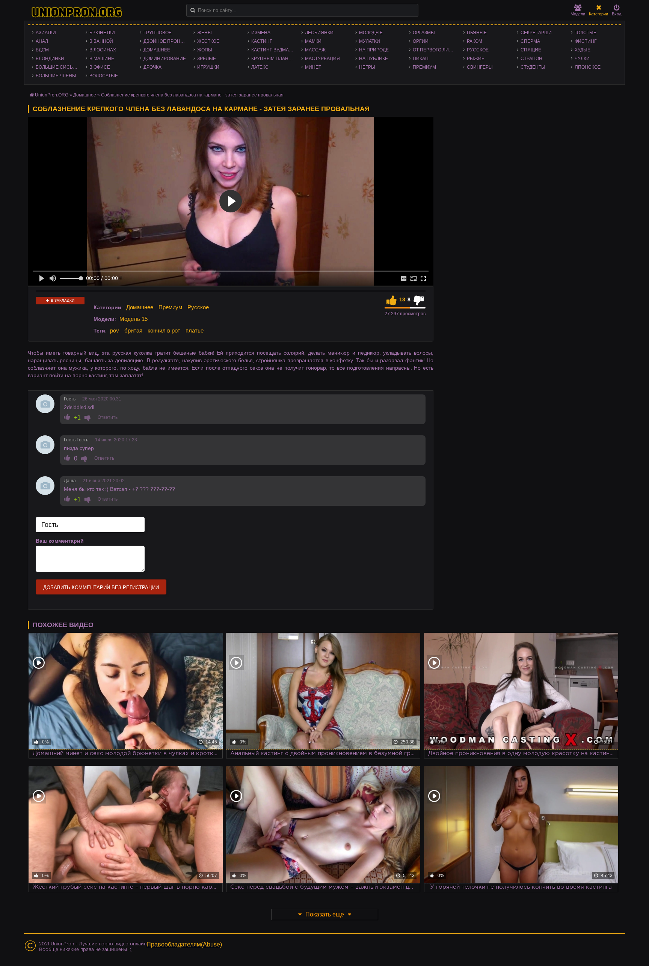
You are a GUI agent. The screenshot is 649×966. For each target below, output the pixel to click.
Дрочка (152, 67)
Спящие (531, 50)
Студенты (533, 67)
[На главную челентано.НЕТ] (76, 12)
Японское (588, 67)
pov (114, 330)
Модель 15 (133, 319)
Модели (578, 14)
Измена (260, 32)
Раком (474, 41)
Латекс (260, 67)
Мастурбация (322, 58)
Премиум (424, 67)
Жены (204, 32)
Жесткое (208, 41)
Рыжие (475, 58)
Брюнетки (102, 32)
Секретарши (536, 32)
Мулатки (369, 41)
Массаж (315, 50)
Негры (367, 67)
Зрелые (206, 58)
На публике (373, 58)
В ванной (101, 41)
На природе (374, 50)
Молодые (371, 32)
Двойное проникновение (166, 41)
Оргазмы (424, 32)
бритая (133, 330)
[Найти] (192, 10)
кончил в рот (164, 330)
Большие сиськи (57, 67)
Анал (42, 41)
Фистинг (586, 41)
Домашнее (156, 50)
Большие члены (56, 75)
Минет (313, 67)
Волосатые (103, 75)
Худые (582, 50)
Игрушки (208, 67)
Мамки (313, 41)
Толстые (585, 32)
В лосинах (102, 50)
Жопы (204, 50)
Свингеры (480, 67)
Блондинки (50, 58)
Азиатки (46, 32)
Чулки (582, 58)
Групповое (157, 32)
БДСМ (42, 50)
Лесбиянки (319, 32)
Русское (478, 50)
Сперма (530, 41)
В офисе (99, 67)
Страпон (531, 58)
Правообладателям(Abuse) (184, 944)
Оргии (421, 41)
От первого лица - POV (436, 50)
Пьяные (477, 32)
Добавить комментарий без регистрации (101, 587)
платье (195, 330)
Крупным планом (273, 58)
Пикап (421, 58)
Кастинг (261, 41)
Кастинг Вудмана (273, 50)
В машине (101, 58)
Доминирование (164, 58)
